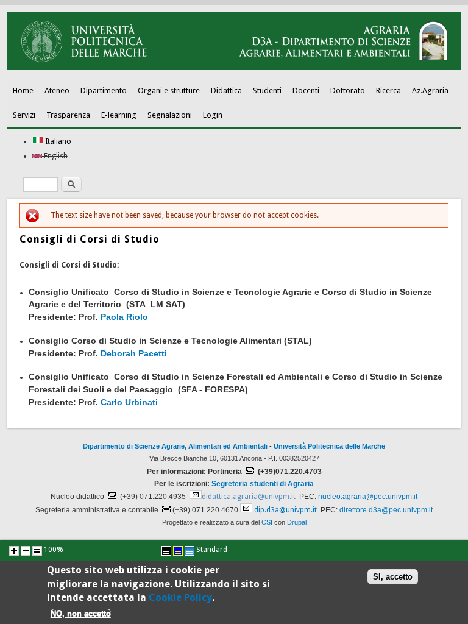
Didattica (226, 90)
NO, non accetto (81, 613)
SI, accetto (393, 576)
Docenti (305, 90)
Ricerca (388, 90)
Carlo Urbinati (129, 402)
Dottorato (347, 90)
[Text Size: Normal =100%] (37, 551)
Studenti (267, 90)
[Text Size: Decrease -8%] (25, 551)
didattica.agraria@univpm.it (249, 496)
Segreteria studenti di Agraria (262, 484)
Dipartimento (103, 90)
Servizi (24, 114)
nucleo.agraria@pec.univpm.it (367, 496)
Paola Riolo (124, 317)
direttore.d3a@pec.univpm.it (386, 510)
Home (23, 90)
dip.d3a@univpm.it (285, 510)
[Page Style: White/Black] (166, 551)
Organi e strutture (169, 90)
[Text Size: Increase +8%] (14, 551)
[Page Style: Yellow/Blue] (178, 551)
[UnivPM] (234, 67)
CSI (266, 522)
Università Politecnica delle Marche (329, 446)
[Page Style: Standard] (189, 551)
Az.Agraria (430, 90)
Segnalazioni (169, 114)
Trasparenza (68, 114)
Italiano (57, 141)
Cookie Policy (180, 597)
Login (212, 114)
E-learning (118, 114)
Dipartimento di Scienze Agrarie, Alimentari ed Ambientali (175, 446)
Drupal (297, 522)
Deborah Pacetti (134, 353)
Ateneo (56, 90)
